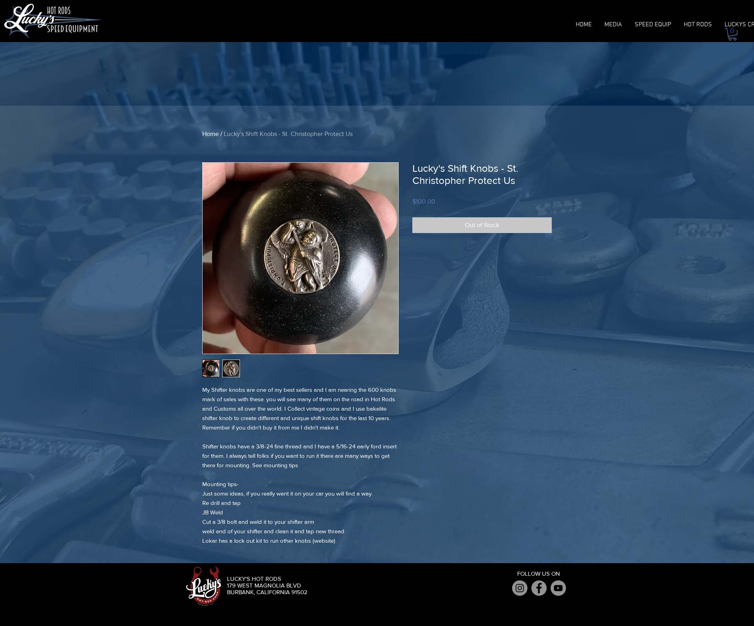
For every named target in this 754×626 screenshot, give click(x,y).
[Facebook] (539, 588)
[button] (732, 34)
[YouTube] (558, 588)
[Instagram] (519, 588)
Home (210, 133)
